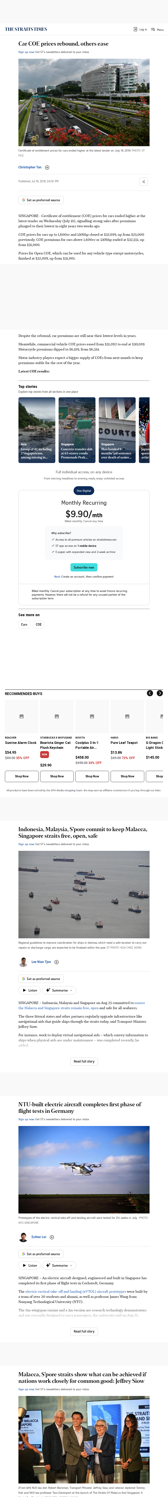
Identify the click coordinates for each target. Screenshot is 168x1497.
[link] (26, 29)
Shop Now (21, 776)
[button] (140, 29)
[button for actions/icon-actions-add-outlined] (47, 167)
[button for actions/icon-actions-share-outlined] (143, 182)
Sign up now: (26, 52)
